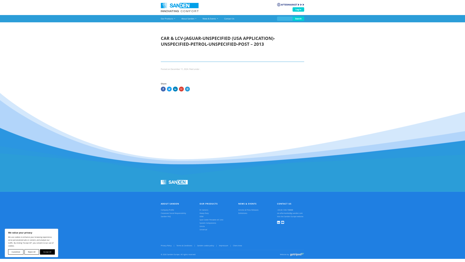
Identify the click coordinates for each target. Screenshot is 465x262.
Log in (298, 9)
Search (298, 18)
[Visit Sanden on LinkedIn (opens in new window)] (278, 222)
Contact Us (284, 203)
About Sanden (170, 203)
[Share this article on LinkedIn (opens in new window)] (175, 89)
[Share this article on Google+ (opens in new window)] (181, 89)
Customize (16, 252)
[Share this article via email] (187, 89)
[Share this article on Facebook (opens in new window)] (163, 89)
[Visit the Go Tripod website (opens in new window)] (297, 254)
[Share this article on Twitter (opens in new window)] (169, 89)
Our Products (209, 203)
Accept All (47, 252)
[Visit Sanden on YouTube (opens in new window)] (282, 222)
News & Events (247, 203)
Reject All (31, 252)
